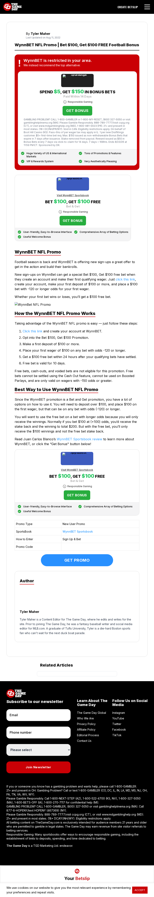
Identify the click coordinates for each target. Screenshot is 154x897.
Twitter (116, 724)
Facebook (119, 729)
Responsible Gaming (80, 101)
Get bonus (77, 111)
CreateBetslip (128, 7)
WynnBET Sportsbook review (79, 439)
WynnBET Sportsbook (78, 531)
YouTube (118, 718)
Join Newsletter (38, 767)
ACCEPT (140, 890)
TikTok (117, 735)
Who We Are (85, 718)
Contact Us (84, 740)
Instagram (118, 712)
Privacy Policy (86, 724)
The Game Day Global (91, 712)
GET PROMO (77, 560)
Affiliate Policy (86, 729)
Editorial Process (88, 735)
